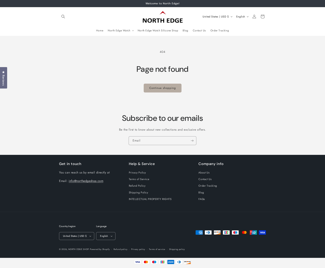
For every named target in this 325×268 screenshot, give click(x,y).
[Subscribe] (192, 140)
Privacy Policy (137, 172)
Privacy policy (138, 249)
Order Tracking (207, 186)
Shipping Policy (138, 192)
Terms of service (157, 249)
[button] (63, 16)
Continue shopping (162, 88)
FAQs (201, 199)
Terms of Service (139, 179)
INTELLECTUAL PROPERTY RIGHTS (150, 199)
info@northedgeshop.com (86, 181)
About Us (204, 172)
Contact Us (205, 179)
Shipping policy (177, 249)
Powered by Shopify (100, 249)
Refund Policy (137, 186)
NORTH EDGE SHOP (78, 249)
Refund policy (120, 249)
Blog (201, 192)
